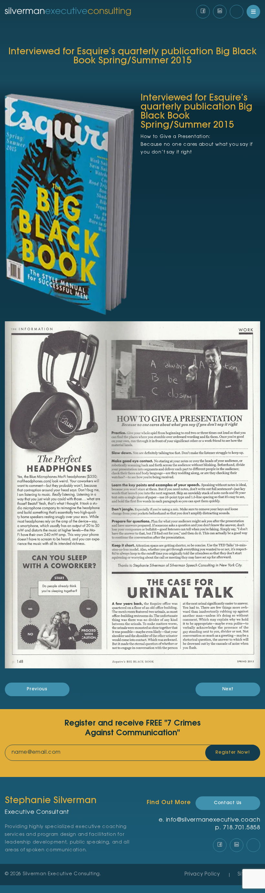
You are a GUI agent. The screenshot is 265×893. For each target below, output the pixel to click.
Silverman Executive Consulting (61, 874)
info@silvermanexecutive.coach (213, 820)
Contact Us (228, 803)
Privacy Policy (202, 874)
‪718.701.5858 (241, 828)
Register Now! (232, 752)
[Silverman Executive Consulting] (68, 11)
